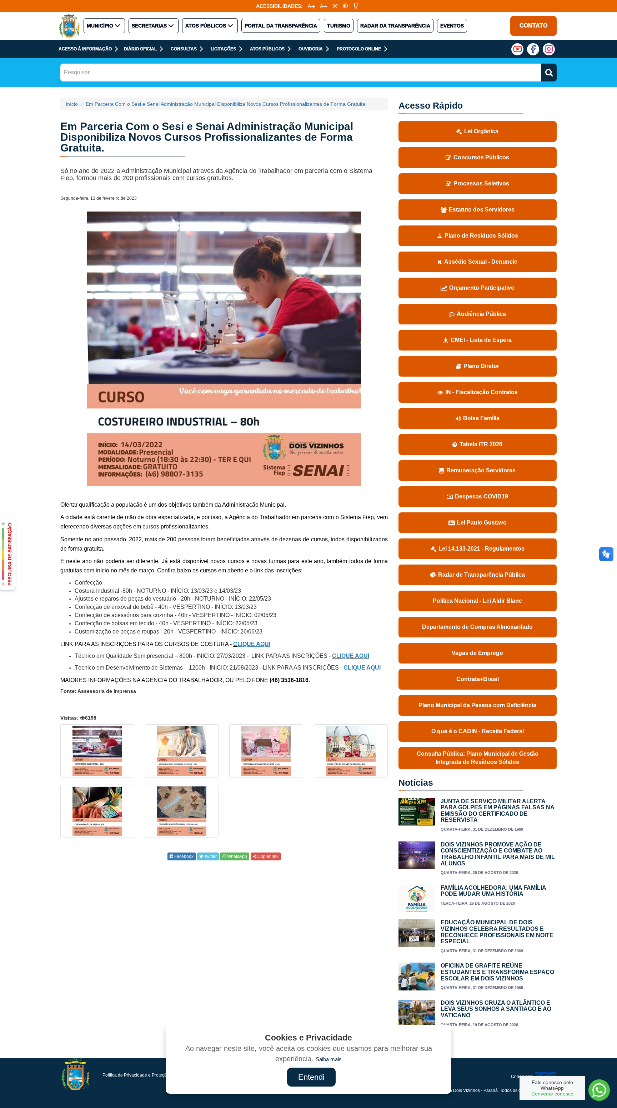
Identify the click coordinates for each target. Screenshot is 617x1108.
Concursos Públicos (481, 157)
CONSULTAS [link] (184, 48)
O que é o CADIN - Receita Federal (477, 731)
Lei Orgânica (481, 131)
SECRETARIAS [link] (149, 26)
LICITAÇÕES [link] (223, 48)
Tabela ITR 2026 (481, 444)
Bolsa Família (481, 418)
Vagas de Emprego (477, 653)
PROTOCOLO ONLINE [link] (359, 48)
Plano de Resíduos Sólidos (481, 236)
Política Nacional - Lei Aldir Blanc (477, 601)
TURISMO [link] (338, 26)
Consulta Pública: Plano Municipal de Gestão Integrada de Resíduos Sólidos (477, 758)
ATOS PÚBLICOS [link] (205, 26)
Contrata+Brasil (477, 679)
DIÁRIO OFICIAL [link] (140, 48)
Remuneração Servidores (481, 470)
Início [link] (72, 104)
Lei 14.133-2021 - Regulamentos (481, 549)
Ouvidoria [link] (311, 48)
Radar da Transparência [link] (395, 26)
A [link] (309, 6)
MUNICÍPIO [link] (100, 26)
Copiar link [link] (267, 856)
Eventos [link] (452, 26)
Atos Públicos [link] (267, 48)
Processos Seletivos (481, 183)
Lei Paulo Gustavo (482, 523)
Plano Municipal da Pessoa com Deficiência (477, 705)
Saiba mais (329, 1059)
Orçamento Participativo (482, 288)
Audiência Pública (481, 314)
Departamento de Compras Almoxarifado (477, 627)
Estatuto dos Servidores (482, 210)
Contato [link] (533, 26)
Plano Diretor (481, 366)
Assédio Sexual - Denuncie (480, 262)
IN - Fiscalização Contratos (481, 392)
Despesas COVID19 (481, 496)
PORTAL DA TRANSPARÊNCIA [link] (281, 26)
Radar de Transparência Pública (481, 575)
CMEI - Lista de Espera (481, 340)
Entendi (311, 1077)
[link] (335, 6)
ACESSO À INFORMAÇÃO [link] (85, 48)
